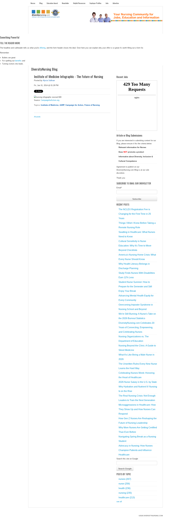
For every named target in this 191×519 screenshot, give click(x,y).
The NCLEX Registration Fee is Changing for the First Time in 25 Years (135, 214)
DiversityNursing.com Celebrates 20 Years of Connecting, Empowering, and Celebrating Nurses (136, 327)
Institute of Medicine (49, 105)
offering (42, 48)
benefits (18, 61)
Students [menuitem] (45, 30)
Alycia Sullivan (49, 80)
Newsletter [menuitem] (65, 3)
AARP (62, 105)
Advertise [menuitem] (116, 3)
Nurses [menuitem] (33, 3)
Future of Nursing (92, 105)
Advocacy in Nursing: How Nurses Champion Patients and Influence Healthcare (136, 450)
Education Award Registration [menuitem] (124, 30)
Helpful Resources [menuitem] (79, 3)
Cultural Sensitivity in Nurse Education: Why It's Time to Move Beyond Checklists (135, 245)
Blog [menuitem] (41, 3)
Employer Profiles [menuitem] (95, 3)
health (124, 488)
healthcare (127, 497)
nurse (124, 483)
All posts (37, 117)
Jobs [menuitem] (107, 3)
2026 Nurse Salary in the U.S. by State (138, 382)
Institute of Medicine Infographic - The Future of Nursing (68, 76)
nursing (125, 493)
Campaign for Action (74, 105)
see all (119, 502)
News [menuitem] (74, 30)
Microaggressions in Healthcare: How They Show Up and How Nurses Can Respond (137, 409)
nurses (125, 479)
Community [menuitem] (85, 30)
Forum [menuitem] (96, 30)
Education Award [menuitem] (52, 3)
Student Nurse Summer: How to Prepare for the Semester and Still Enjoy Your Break (135, 286)
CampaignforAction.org (50, 100)
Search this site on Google (127, 459)
